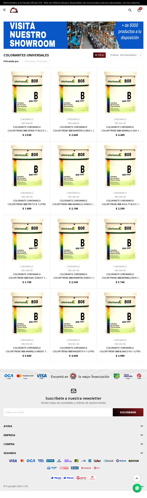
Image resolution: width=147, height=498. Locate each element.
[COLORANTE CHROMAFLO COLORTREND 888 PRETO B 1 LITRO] (27, 164)
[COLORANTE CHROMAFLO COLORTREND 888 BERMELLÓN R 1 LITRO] (120, 238)
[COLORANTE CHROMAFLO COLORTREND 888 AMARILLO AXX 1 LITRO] (120, 91)
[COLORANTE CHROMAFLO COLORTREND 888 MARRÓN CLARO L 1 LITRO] (73, 91)
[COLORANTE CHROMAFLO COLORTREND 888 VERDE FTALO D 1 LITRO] (27, 91)
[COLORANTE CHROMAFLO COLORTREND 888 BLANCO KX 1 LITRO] (120, 311)
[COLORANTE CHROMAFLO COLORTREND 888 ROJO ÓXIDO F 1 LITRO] (27, 238)
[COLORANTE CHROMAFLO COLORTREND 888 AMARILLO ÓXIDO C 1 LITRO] (73, 164)
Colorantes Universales (36, 61)
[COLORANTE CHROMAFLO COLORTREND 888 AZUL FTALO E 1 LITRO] (120, 164)
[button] (129, 9)
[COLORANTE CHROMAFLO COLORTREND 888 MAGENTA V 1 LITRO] (73, 311)
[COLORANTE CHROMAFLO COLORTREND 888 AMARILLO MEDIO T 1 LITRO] (27, 311)
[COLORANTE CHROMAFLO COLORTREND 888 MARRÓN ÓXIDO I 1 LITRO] (73, 238)
